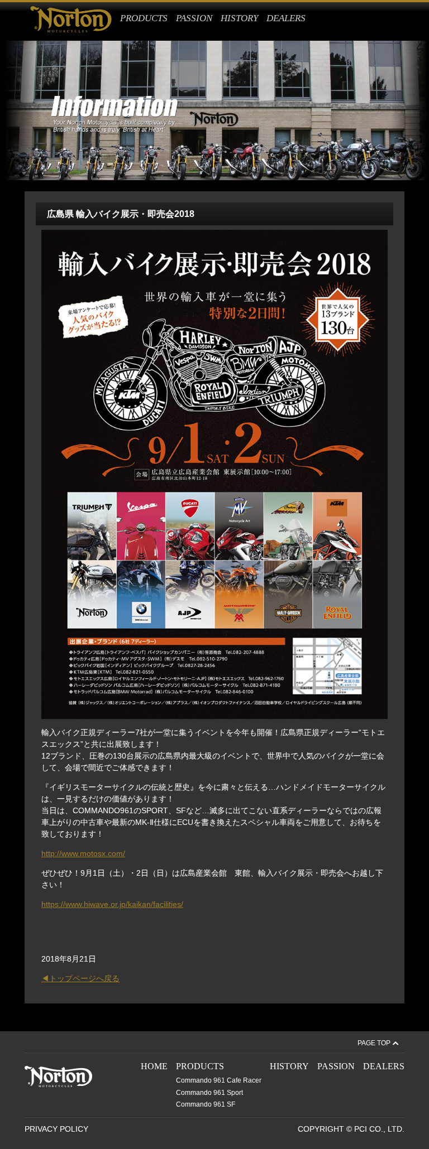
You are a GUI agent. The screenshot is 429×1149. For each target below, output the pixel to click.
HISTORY (239, 18)
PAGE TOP (374, 1043)
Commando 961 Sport (209, 1093)
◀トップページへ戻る (80, 978)
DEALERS (286, 18)
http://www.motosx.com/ (83, 853)
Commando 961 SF (205, 1104)
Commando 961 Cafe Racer (218, 1080)
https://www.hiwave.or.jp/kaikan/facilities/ (112, 904)
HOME (154, 1066)
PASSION (194, 18)
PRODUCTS (144, 18)
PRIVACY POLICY (56, 1128)
